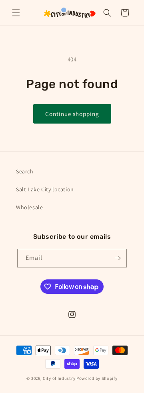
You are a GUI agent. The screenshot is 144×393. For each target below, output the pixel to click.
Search (25, 171)
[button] (16, 13)
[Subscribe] (117, 258)
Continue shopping (72, 114)
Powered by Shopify (97, 378)
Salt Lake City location (45, 189)
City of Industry (59, 378)
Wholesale (29, 207)
